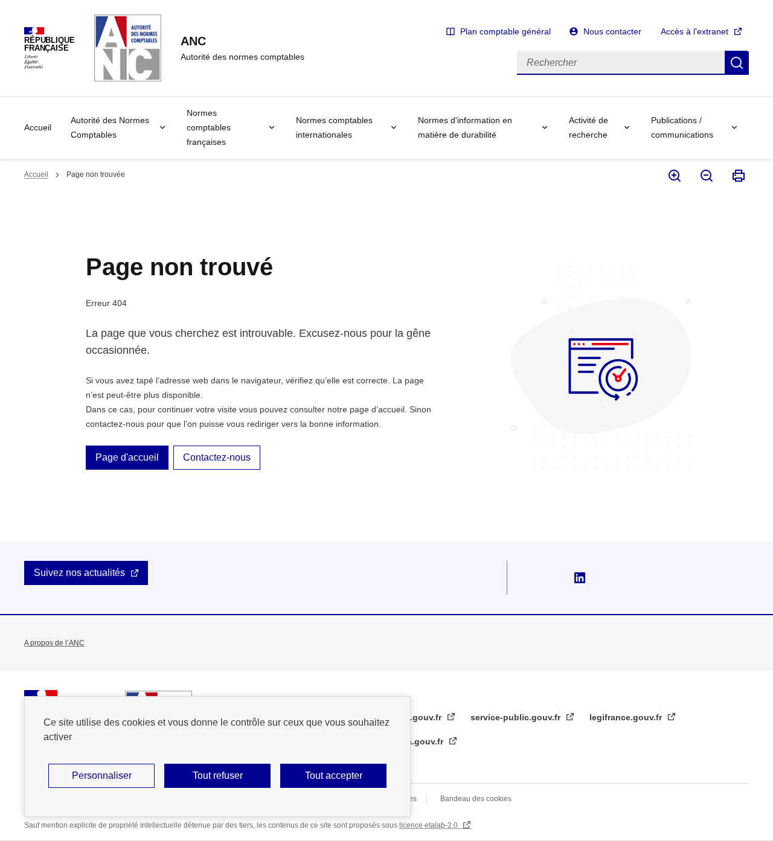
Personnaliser (102, 775)
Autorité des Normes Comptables (110, 127)
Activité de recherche (588, 127)
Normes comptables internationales (334, 127)
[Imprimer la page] (737, 175)
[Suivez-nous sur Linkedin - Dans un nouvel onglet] (580, 578)
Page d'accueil (127, 457)
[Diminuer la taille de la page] (705, 175)
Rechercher (737, 63)
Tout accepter (333, 775)
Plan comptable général (505, 31)
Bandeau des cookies (476, 799)
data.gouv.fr (420, 741)
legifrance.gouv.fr (626, 717)
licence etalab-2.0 (429, 825)
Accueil (37, 127)
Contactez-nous (217, 457)
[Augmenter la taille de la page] (673, 175)
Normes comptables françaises (209, 127)
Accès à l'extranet (694, 31)
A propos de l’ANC (54, 643)
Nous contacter (612, 31)
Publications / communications (682, 127)
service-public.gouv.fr (516, 717)
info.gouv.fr (419, 717)
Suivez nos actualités (79, 573)
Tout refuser (218, 775)
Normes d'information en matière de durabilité (465, 127)
